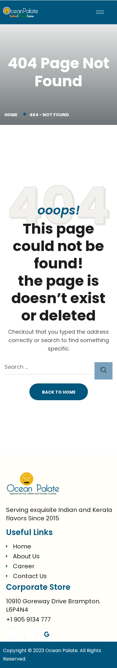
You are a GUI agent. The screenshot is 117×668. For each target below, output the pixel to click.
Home (11, 115)
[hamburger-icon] (100, 12)
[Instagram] (30, 634)
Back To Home (59, 392)
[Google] (46, 634)
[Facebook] (14, 634)
